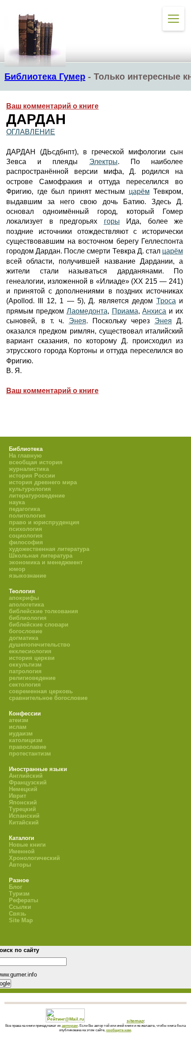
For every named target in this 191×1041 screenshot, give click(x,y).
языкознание (27, 575)
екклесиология (30, 651)
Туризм (19, 893)
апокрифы (24, 598)
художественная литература (49, 549)
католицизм (26, 740)
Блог (15, 887)
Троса (166, 301)
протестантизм (30, 753)
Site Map (21, 920)
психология (25, 529)
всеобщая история (36, 462)
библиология (28, 618)
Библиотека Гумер (44, 76)
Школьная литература (40, 555)
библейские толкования (43, 611)
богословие (25, 631)
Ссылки (20, 907)
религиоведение (32, 678)
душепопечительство (39, 644)
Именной (22, 851)
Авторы (20, 864)
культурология (30, 489)
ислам (18, 726)
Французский (28, 782)
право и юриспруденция (44, 522)
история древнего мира (43, 482)
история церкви (32, 658)
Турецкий (22, 809)
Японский (23, 802)
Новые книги (27, 844)
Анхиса (154, 311)
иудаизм (21, 733)
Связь (17, 913)
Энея (77, 321)
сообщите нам (118, 1030)
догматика (23, 638)
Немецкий (23, 789)
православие (27, 747)
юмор (17, 569)
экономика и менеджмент (46, 562)
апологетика (26, 604)
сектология (25, 684)
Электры (103, 161)
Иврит (17, 795)
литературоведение (37, 495)
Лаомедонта (87, 311)
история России (32, 475)
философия (26, 542)
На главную (25, 455)
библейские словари (38, 624)
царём (139, 191)
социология (26, 535)
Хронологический (34, 858)
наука (17, 502)
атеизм (18, 720)
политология (27, 515)
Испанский (24, 815)
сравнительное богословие (48, 698)
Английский (26, 775)
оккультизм (25, 664)
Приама (125, 311)
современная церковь (41, 691)
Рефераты (23, 900)
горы (112, 221)
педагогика (24, 509)
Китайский (24, 822)
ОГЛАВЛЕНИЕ (30, 132)
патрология (25, 671)
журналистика (29, 469)
